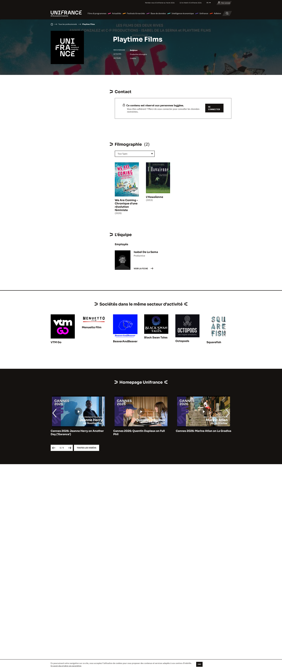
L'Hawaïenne (154, 197)
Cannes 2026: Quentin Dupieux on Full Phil (76, 432)
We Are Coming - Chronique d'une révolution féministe (126, 205)
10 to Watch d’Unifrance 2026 (191, 3)
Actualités (116, 13)
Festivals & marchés (136, 13)
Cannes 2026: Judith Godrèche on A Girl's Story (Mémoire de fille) (200, 432)
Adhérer (217, 13)
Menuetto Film (91, 327)
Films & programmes (97, 13)
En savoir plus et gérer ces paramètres (66, 666)
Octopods (182, 341)
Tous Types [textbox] (122, 153)
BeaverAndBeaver (125, 341)
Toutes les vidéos (86, 448)
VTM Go (56, 342)
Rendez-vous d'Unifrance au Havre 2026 (160, 3)
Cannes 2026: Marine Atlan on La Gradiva (141, 431)
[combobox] (135, 154)
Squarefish (214, 342)
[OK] (199, 664)
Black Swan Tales (155, 337)
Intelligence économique (183, 13)
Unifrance (203, 13)
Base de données (158, 13)
